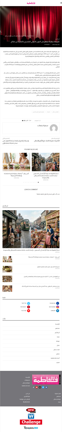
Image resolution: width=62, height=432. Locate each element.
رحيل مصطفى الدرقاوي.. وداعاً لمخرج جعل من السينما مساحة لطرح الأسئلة (40, 286)
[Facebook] (46, 387)
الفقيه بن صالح (55, 111)
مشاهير (57, 328)
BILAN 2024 (26, 402)
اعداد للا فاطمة (26, 385)
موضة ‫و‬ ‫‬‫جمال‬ (26, 383)
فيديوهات (27, 380)
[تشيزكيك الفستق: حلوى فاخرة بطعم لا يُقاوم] (7, 269)
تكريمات (48, 111)
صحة (58, 337)
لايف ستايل (56, 349)
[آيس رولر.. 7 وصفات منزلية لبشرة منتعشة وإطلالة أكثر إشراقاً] (16, 162)
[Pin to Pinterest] (24, 120)
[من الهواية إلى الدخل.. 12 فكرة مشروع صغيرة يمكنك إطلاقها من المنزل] (7, 279)
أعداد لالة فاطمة (55, 358)
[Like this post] (29, 120)
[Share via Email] (22, 120)
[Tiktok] (33, 387)
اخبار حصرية (58, 393)
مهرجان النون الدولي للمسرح (38, 111)
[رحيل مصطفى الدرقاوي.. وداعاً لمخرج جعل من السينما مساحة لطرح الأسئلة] (7, 288)
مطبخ (57, 354)
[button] (4, 167)
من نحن (28, 393)
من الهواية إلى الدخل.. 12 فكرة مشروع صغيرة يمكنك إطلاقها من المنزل (41, 276)
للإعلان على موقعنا (25, 399)
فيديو (58, 362)
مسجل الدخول (48, 194)
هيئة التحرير (27, 396)
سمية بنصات (55, 44)
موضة (57, 341)
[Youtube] (36, 387)
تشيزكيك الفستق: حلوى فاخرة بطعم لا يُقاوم (48, 266)
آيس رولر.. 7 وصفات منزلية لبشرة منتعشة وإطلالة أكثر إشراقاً (43, 257)
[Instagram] (40, 387)
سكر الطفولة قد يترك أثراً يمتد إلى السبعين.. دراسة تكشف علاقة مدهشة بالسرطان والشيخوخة (45, 175)
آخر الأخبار (57, 332)
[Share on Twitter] (26, 120)
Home (32, 36)
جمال (58, 345)
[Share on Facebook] (27, 120)
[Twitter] (43, 387)
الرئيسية (57, 324)
